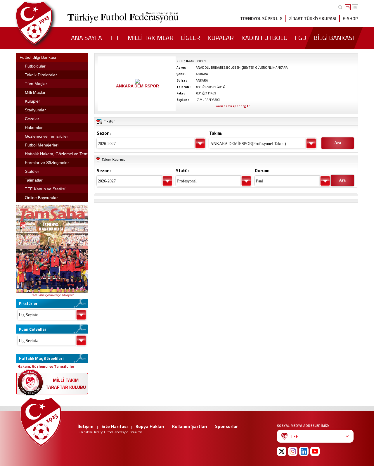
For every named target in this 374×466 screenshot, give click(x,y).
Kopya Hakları (150, 426)
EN (355, 7)
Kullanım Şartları (189, 426)
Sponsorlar (226, 426)
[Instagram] (292, 451)
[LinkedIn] (304, 451)
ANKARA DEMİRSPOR (137, 86)
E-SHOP (350, 18)
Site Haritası (114, 426)
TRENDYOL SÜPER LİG (261, 18)
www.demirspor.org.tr (233, 106)
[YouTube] (315, 451)
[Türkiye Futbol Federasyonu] (44, 22)
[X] (281, 451)
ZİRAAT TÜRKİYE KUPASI (312, 18)
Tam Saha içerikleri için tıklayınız (52, 295)
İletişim (85, 426)
